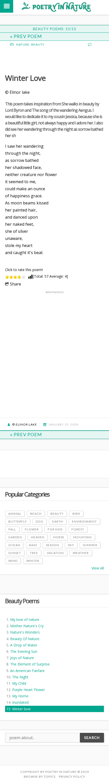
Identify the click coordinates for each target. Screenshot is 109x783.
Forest (77, 529)
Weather (81, 553)
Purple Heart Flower (28, 689)
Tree (34, 553)
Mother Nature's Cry (27, 625)
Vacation (55, 553)
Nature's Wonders (25, 632)
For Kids (55, 529)
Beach (36, 513)
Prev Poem (28, 36)
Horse (58, 537)
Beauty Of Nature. (25, 638)
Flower (32, 529)
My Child (19, 683)
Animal (14, 513)
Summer (90, 545)
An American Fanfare (27, 670)
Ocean (14, 545)
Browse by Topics (40, 776)
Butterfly (17, 521)
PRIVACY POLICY (72, 776)
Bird (76, 513)
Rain (33, 545)
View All (98, 568)
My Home (20, 696)
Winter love (21, 708)
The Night (20, 677)
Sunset (14, 553)
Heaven (37, 537)
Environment (84, 521)
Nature (22, 44)
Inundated (20, 702)
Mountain (82, 537)
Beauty (37, 44)
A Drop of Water (23, 645)
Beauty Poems (22, 601)
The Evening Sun (23, 651)
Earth (57, 521)
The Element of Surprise (30, 664)
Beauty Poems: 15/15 (54, 29)
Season (52, 545)
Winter (32, 561)
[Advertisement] (45, 59)
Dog (39, 521)
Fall (12, 529)
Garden (15, 537)
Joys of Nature (22, 657)
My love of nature (24, 619)
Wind (12, 561)
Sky (71, 545)
